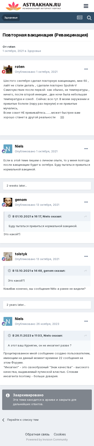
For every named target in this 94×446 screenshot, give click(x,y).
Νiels (47, 335)
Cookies (60, 434)
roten (11, 46)
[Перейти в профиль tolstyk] (7, 256)
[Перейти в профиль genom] (7, 202)
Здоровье (34, 51)
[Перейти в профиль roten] (7, 69)
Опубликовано (36, 71)
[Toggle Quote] (10, 216)
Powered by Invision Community (47, 439)
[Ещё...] (86, 69)
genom (21, 199)
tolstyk (21, 254)
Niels (19, 146)
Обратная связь (37, 434)
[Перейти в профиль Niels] (7, 148)
